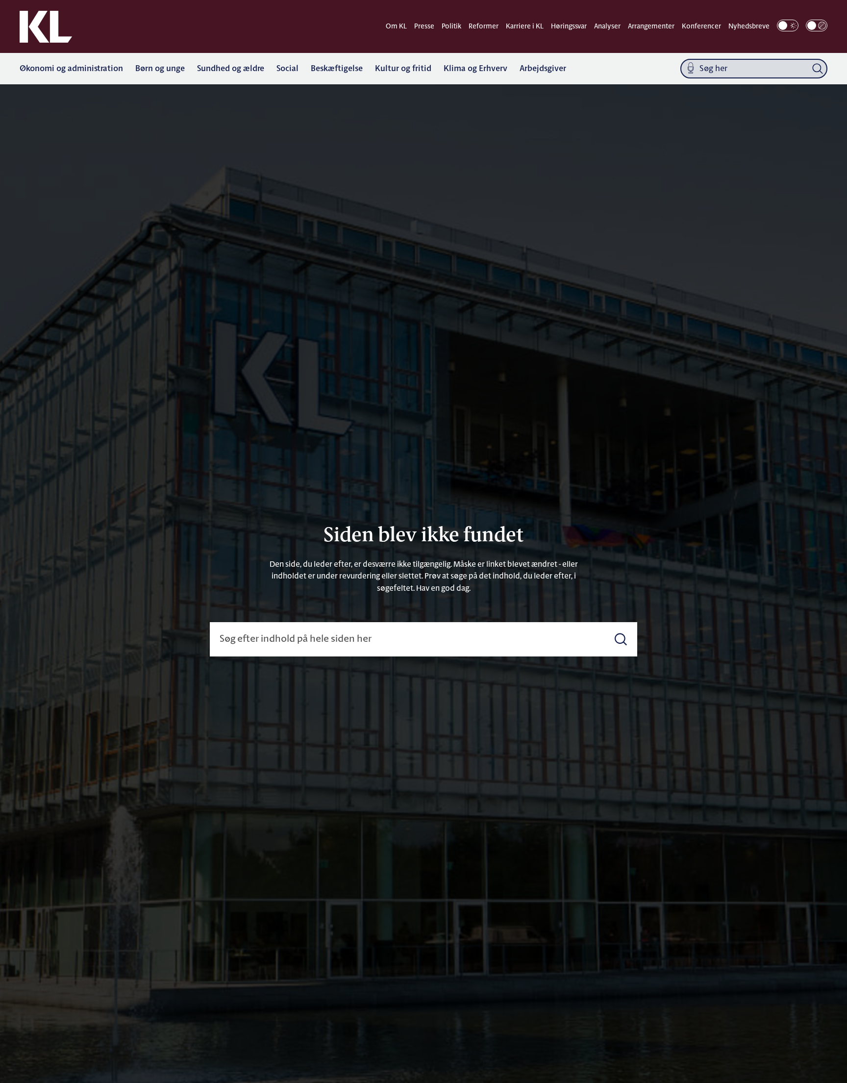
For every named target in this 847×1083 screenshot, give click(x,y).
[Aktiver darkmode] (787, 25)
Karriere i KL (525, 26)
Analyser (607, 26)
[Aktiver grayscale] (816, 25)
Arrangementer (651, 26)
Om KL (396, 26)
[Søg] (817, 68)
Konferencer (701, 26)
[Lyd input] (691, 69)
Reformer (483, 26)
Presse (424, 26)
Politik (451, 26)
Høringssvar (569, 26)
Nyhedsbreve (749, 26)
